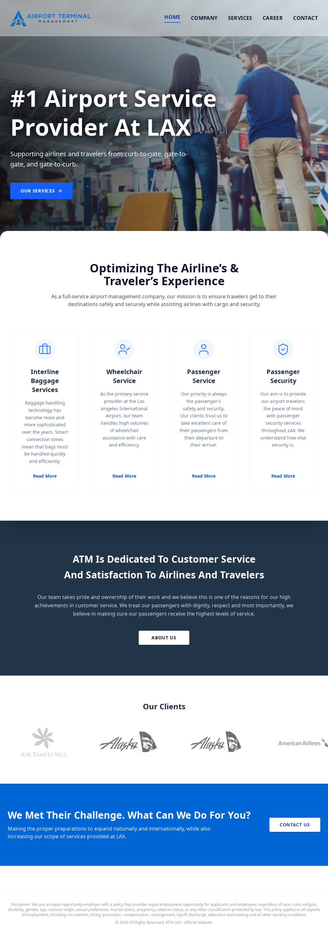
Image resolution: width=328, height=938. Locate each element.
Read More (45, 476)
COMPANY (204, 17)
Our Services (37, 191)
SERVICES (240, 17)
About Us (164, 638)
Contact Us (295, 825)
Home (172, 17)
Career (273, 17)
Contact (305, 17)
